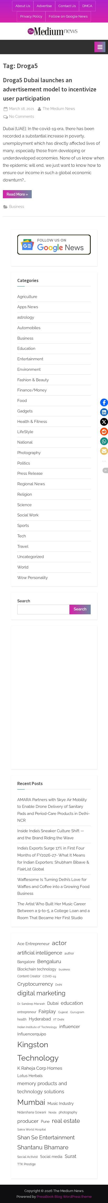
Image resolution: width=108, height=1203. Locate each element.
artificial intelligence (39, 953)
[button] (104, 402)
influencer (69, 1026)
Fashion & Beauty (33, 380)
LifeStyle (25, 431)
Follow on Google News (68, 16)
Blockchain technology (36, 969)
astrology (25, 317)
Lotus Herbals (29, 1075)
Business (16, 207)
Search (23, 601)
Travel (22, 546)
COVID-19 (49, 976)
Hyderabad (40, 1019)
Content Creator (28, 976)
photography (68, 1112)
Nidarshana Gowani (31, 1112)
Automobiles (28, 327)
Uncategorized (30, 556)
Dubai (52, 1003)
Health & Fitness (32, 421)
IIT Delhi (58, 1019)
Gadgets (25, 411)
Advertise (44, 6)
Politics (23, 463)
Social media (51, 1157)
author (69, 953)
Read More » (19, 195)
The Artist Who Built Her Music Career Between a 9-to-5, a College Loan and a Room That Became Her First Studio (53, 911)
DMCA (87, 6)
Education (26, 348)
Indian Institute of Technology (37, 1027)
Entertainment (30, 359)
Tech (21, 536)
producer (28, 1121)
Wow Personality (32, 577)
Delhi (58, 984)
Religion (24, 494)
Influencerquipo (31, 1034)
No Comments (21, 117)
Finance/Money (32, 390)
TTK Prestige (26, 1164)
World (22, 567)
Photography (29, 452)
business (64, 969)
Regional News (31, 484)
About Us (22, 6)
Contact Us (67, 6)
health (21, 1019)
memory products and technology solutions (42, 1088)
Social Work (28, 515)
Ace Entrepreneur (33, 943)
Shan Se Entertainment (46, 1137)
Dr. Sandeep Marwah (31, 1003)
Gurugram (77, 1012)
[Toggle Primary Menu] (99, 47)
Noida (52, 1112)
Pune (45, 1121)
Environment (29, 369)
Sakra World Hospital (31, 1129)
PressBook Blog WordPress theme (64, 1197)
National (25, 442)
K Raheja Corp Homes (39, 1068)
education (72, 1003)
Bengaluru (49, 961)
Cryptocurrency (35, 984)
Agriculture (27, 296)
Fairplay (47, 1011)
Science (24, 505)
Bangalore (26, 962)
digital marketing (41, 993)
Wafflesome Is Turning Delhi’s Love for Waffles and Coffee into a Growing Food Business (53, 886)
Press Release (30, 473)
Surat (70, 1156)
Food (22, 400)
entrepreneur (26, 1012)
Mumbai (31, 1102)
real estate (66, 1120)
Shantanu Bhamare (42, 1147)
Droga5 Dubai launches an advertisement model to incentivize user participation (49, 89)
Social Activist (27, 1157)
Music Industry (60, 1103)
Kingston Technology (38, 1051)
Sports (23, 525)
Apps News (27, 307)
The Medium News (59, 108)
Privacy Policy (31, 16)
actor (59, 942)
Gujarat (63, 1012)
